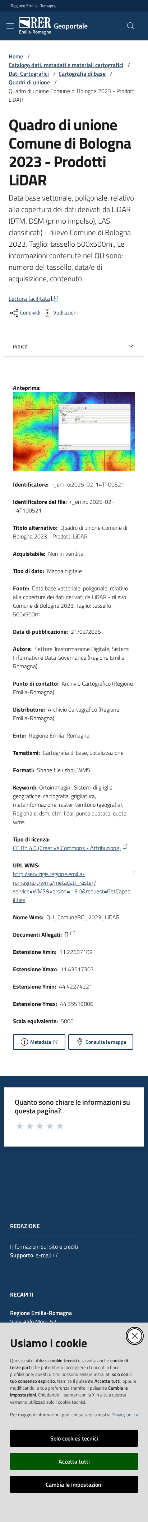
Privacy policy (124, 1414)
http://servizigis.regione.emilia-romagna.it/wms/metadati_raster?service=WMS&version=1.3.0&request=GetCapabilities (71, 887)
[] (66, 934)
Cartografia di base (82, 73)
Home (16, 56)
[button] (130, 25)
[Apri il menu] (10, 26)
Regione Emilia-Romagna (33, 6)
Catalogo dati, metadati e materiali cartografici (66, 65)
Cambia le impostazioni (74, 1484)
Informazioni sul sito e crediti (44, 1246)
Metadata (40, 1042)
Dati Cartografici (29, 73)
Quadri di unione (29, 82)
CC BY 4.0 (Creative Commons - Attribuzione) (67, 848)
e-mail (43, 1255)
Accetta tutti (74, 1461)
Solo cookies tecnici (74, 1438)
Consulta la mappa (105, 1042)
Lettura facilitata (29, 298)
